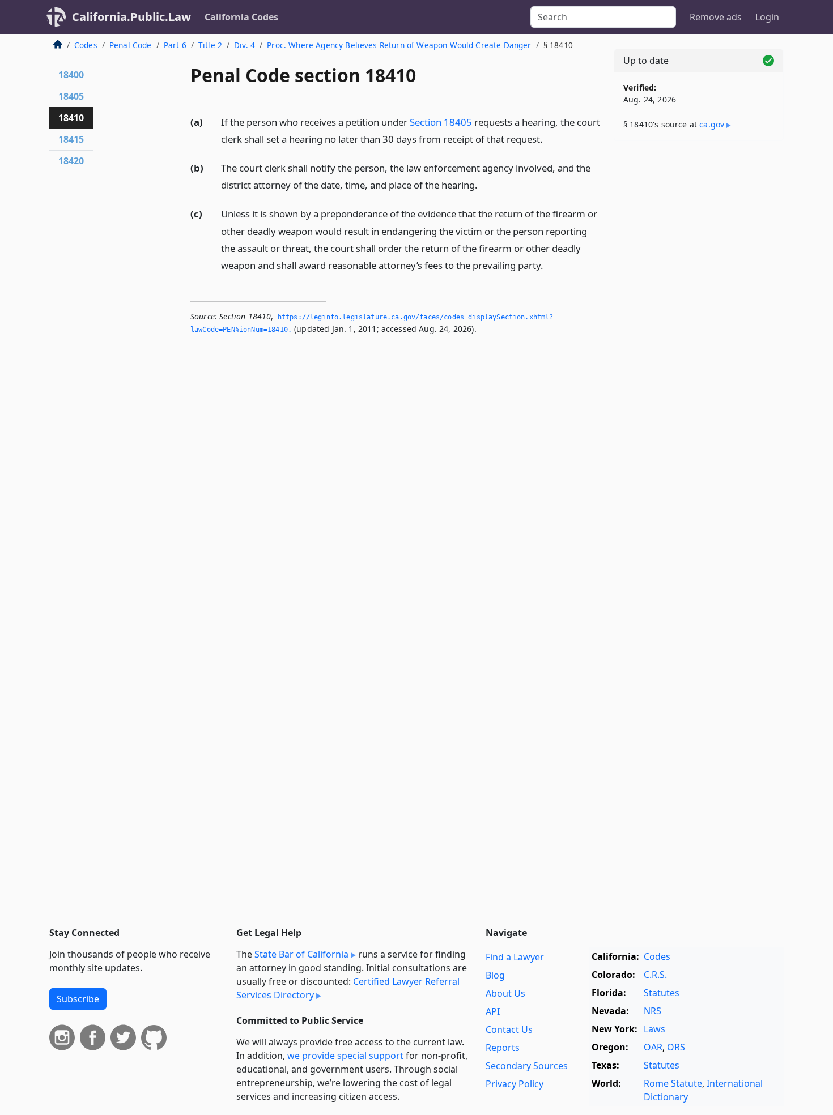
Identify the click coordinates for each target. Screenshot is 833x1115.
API (493, 1011)
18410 (71, 118)
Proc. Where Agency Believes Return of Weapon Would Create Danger (399, 45)
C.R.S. (655, 974)
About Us (505, 993)
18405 (71, 96)
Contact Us (509, 1029)
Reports (503, 1047)
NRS (652, 1011)
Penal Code (130, 45)
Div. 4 (244, 45)
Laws (654, 1029)
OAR (653, 1047)
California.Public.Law (131, 16)
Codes (85, 45)
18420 (71, 161)
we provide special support (345, 1055)
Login (767, 17)
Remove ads (716, 17)
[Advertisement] (699, 327)
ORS (676, 1047)
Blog (495, 975)
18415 (71, 139)
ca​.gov (711, 124)
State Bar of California (301, 954)
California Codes (241, 17)
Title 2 (210, 45)
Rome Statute (673, 1083)
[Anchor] (549, 138)
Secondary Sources (527, 1066)
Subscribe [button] (78, 999)
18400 (71, 75)
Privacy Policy (514, 1084)
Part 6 (175, 45)
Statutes (661, 992)
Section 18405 (441, 122)
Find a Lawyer (515, 957)
